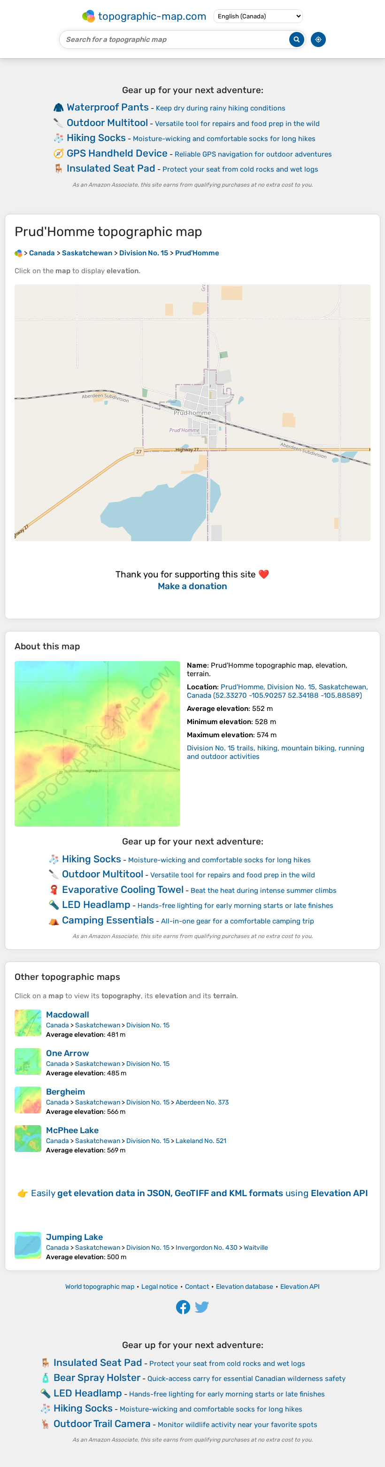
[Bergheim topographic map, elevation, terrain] (28, 1101)
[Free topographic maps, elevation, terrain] (18, 253)
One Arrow (67, 1053)
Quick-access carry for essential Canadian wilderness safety (246, 1378)
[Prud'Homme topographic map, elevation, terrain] (97, 744)
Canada (57, 1025)
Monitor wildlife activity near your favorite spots (237, 1424)
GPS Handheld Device (117, 153)
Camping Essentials (108, 920)
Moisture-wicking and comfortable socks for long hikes (224, 138)
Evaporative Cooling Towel (123, 889)
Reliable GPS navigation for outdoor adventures (253, 154)
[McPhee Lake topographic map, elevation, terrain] (28, 1139)
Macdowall (67, 1015)
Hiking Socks (96, 137)
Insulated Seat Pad (111, 168)
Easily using (199, 1193)
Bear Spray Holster (97, 1377)
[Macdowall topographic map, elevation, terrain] (28, 1024)
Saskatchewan (97, 1025)
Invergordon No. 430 (207, 1248)
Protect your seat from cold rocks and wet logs (240, 169)
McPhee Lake (72, 1130)
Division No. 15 (147, 1025)
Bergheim (65, 1092)
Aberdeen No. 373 (202, 1102)
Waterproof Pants (108, 107)
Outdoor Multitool (107, 122)
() (277, 691)
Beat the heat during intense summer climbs (264, 890)
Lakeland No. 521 (201, 1141)
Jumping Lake (74, 1237)
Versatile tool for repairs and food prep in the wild (237, 123)
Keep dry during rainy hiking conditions (220, 108)
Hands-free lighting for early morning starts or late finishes (235, 905)
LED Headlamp (96, 904)
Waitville (256, 1248)
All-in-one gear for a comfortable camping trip (237, 921)
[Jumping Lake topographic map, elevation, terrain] (28, 1246)
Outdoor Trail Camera (102, 1423)
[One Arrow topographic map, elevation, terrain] (28, 1062)
